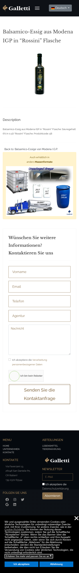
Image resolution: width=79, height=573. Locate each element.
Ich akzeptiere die (29, 362)
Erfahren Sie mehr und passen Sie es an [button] (29, 556)
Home (6, 446)
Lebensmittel (50, 446)
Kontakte (8, 452)
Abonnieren (52, 495)
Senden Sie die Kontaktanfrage (39, 394)
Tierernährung (51, 449)
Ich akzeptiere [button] (21, 564)
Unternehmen (11, 449)
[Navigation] (37, 8)
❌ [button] (76, 518)
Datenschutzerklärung (55, 488)
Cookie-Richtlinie (14, 529)
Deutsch (61, 8)
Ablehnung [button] (56, 564)
